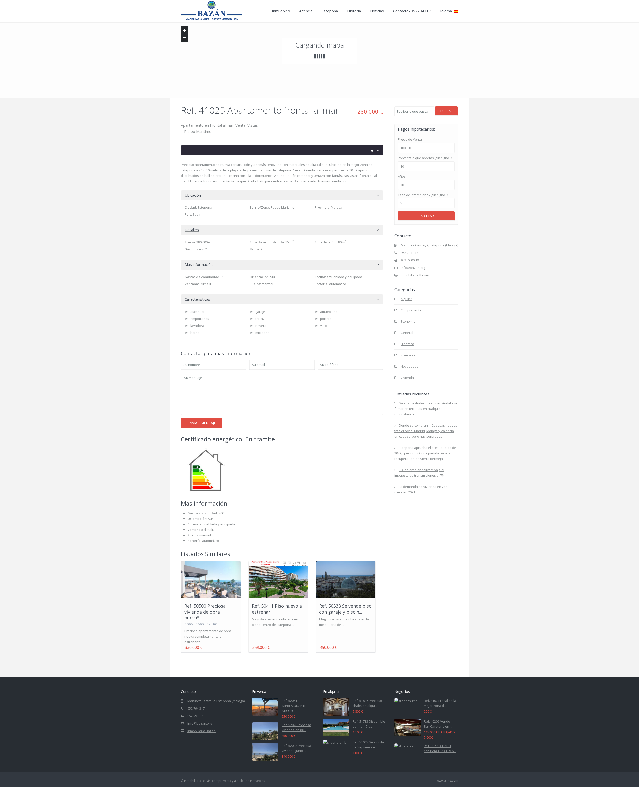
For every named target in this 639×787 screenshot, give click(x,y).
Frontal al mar (221, 125)
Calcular (426, 216)
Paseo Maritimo (197, 131)
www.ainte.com (447, 780)
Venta (240, 125)
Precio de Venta (410, 139)
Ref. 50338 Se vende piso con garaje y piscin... (345, 609)
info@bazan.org (413, 267)
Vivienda (407, 377)
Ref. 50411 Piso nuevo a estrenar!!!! (277, 609)
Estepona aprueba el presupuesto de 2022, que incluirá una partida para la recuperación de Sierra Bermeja (425, 453)
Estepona (329, 10)
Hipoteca (407, 344)
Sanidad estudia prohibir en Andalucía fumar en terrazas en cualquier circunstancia (425, 408)
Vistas (252, 125)
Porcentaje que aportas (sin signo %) (425, 158)
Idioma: (447, 10)
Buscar (446, 111)
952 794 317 (409, 252)
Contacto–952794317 (412, 10)
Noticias (377, 10)
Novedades (409, 366)
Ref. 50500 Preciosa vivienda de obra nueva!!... (205, 612)
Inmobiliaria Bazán (415, 275)
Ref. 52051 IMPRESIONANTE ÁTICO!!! (294, 705)
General (407, 332)
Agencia (305, 10)
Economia (408, 321)
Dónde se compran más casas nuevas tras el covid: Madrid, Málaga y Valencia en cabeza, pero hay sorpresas (425, 431)
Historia (354, 10)
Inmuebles (281, 10)
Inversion (408, 355)
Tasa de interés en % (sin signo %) (423, 195)
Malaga (336, 207)
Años (402, 176)
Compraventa (411, 310)
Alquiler (406, 299)
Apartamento (192, 125)
